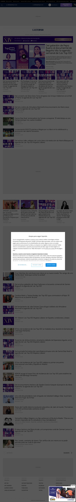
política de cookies (50, 248)
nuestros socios (35, 239)
